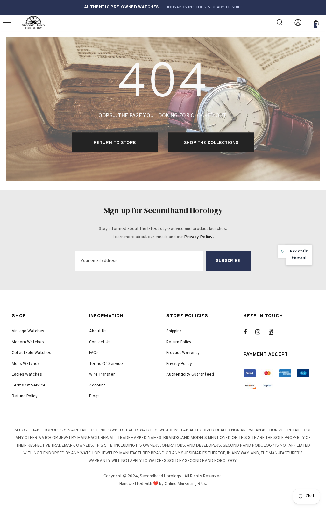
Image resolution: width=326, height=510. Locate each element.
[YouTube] (274, 332)
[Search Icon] (280, 22)
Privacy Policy (198, 237)
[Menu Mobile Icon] (7, 22)
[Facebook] (249, 332)
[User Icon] (298, 22)
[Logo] (33, 23)
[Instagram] (261, 332)
